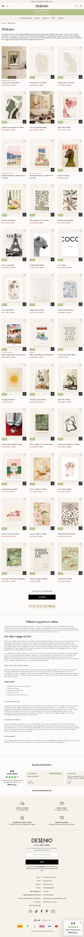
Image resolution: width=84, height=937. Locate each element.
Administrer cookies (50, 902)
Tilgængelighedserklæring (32, 895)
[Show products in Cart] (81, 6)
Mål (53, 18)
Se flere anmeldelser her (42, 790)
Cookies (46, 891)
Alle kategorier (25, 18)
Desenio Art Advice (49, 877)
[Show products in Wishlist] (76, 6)
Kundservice (47, 881)
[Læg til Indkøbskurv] (52, 77)
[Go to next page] (54, 606)
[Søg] (7, 6)
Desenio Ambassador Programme (29, 898)
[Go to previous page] (30, 606)
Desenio (4, 23)
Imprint (38, 884)
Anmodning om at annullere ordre (54, 898)
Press (39, 881)
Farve (37, 18)
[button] (73, 927)
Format (45, 18)
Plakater (13, 23)
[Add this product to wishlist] (24, 48)
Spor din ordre (48, 884)
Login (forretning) (35, 905)
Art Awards (37, 902)
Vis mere (42, 597)
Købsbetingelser (48, 888)
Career (38, 888)
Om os (38, 877)
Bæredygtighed (35, 891)
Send (42, 862)
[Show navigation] (3, 6)
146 (50, 606)
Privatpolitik (40, 866)
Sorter (60, 18)
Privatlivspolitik (48, 895)
